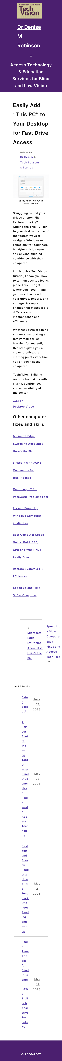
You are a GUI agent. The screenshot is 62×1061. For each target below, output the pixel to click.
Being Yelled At (25, 704)
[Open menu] (31, 56)
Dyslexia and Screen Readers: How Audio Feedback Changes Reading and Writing (25, 888)
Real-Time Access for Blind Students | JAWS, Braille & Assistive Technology (25, 984)
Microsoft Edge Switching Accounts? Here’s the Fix (28, 444)
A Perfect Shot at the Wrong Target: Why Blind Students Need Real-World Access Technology (25, 778)
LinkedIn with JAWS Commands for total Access (27, 470)
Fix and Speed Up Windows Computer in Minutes (27, 516)
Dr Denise (27, 157)
